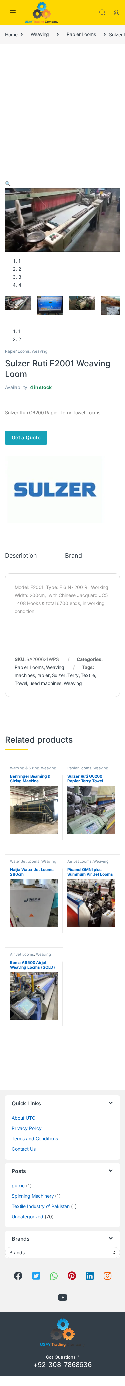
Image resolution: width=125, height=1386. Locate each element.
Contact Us (24, 1149)
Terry (72, 675)
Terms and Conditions (35, 1138)
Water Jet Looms (24, 861)
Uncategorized (27, 1216)
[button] (8, 183)
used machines (45, 683)
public (18, 1185)
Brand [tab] (73, 556)
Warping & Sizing (24, 768)
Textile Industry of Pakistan (41, 1206)
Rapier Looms (81, 34)
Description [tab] (21, 556)
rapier (43, 675)
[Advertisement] (62, 113)
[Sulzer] (55, 489)
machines (25, 675)
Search (102, 12)
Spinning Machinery (33, 1196)
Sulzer (58, 675)
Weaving (40, 34)
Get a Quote (26, 437)
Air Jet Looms (79, 861)
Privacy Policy (27, 1128)
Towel (21, 683)
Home (11, 34)
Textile (88, 675)
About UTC (23, 1118)
